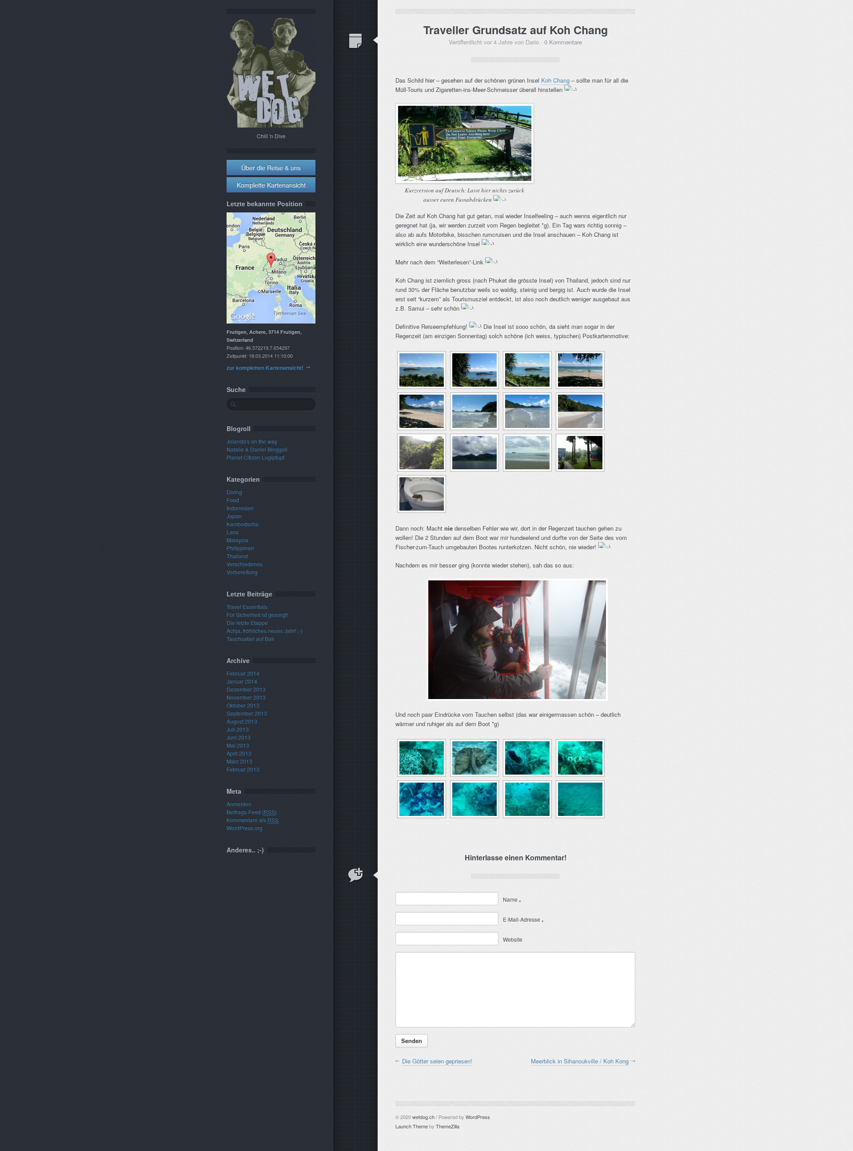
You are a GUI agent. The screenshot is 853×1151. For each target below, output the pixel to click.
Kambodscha (243, 524)
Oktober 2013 (243, 705)
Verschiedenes (245, 564)
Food (233, 500)
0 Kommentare (563, 42)
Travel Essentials (247, 606)
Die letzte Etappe (247, 622)
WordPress (478, 1116)
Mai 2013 (238, 745)
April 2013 (239, 753)
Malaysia (237, 540)
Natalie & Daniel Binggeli (257, 449)
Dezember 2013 (246, 689)
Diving (234, 492)
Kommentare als (253, 819)
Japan (234, 516)
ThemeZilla (447, 1126)
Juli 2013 (238, 729)
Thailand (237, 556)
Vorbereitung (242, 572)
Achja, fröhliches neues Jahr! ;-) (265, 630)
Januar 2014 (242, 681)
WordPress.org (245, 827)
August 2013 (242, 721)
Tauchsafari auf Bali (250, 638)
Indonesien (240, 508)
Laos (233, 532)
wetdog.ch (423, 1116)
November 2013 (246, 697)
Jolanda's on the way (252, 441)
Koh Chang (555, 80)
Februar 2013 (243, 769)
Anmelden (239, 803)
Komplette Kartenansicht (271, 184)
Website (512, 939)
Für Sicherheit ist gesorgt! (257, 614)
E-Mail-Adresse (523, 919)
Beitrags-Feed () (252, 811)
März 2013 (239, 761)
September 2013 (247, 713)
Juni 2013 (239, 737)
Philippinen (240, 548)
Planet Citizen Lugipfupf (255, 457)
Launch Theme (411, 1126)
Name (512, 899)
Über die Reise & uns (271, 167)
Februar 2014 (243, 673)
